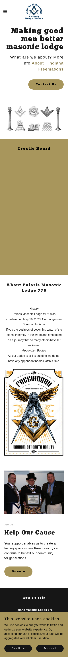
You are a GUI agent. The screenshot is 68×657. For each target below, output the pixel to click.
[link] (34, 11)
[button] (6, 11)
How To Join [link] (34, 597)
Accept (50, 648)
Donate (18, 571)
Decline (18, 648)
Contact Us (46, 84)
